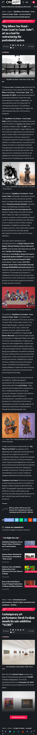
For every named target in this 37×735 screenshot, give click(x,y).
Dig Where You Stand (23, 124)
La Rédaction (5, 52)
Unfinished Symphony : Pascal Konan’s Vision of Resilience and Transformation (12, 544)
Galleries (30, 512)
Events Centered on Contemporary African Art (18, 21)
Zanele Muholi (6, 262)
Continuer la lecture (18, 717)
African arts (24, 508)
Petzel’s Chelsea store (11, 679)
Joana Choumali (12, 249)
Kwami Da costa (29, 257)
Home (4, 11)
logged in (14, 530)
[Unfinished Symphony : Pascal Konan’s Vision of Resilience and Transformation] (30, 544)
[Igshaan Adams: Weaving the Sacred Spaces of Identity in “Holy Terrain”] (30, 556)
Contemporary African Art (17, 512)
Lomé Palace (25, 100)
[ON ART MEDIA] (13, 2)
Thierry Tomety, (17, 262)
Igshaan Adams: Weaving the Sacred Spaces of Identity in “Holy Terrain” (12, 556)
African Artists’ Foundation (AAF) (15, 87)
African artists (14, 508)
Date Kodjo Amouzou (24, 249)
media (9, 11)
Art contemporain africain (23, 510)
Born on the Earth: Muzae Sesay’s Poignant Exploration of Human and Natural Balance (12, 584)
